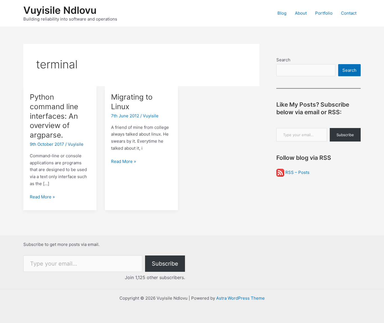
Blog (281, 13)
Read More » (42, 197)
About (301, 13)
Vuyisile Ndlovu (59, 10)
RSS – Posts (297, 172)
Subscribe (345, 135)
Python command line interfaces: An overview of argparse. (54, 116)
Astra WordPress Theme (240, 298)
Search (283, 59)
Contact (348, 13)
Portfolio (324, 13)
